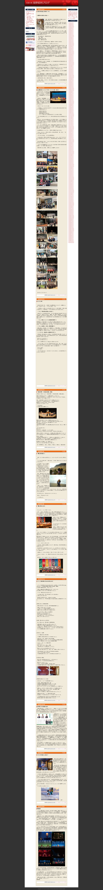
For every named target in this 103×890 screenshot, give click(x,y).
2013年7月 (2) (71, 169)
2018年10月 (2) (71, 103)
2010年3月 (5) (71, 212)
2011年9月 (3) (71, 193)
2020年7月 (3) (71, 80)
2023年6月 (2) (71, 48)
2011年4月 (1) (71, 198)
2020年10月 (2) (71, 77)
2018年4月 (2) (71, 109)
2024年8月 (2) (71, 38)
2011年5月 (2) (71, 197)
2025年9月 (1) (71, 28)
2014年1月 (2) (71, 163)
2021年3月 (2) (71, 72)
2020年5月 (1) (71, 82)
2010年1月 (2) (71, 214)
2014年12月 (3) (71, 151)
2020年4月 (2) (71, 83)
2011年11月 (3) (71, 191)
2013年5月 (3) (71, 171)
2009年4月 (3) (71, 224)
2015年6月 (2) (71, 146)
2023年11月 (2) (71, 44)
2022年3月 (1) (71, 59)
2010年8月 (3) (71, 207)
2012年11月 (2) (71, 178)
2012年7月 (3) (71, 182)
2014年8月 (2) (71, 155)
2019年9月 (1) (71, 91)
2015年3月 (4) (71, 149)
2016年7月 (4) (71, 132)
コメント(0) (57, 83)
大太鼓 (69, 11)
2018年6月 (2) (71, 107)
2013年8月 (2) (71, 168)
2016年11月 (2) (71, 127)
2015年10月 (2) (71, 141)
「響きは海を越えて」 (29, 18)
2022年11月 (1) (71, 52)
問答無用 (27, 26)
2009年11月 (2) (71, 216)
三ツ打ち (70, 18)
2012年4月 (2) (71, 185)
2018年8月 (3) (71, 105)
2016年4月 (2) (71, 135)
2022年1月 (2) (71, 61)
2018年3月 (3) (71, 110)
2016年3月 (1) (71, 136)
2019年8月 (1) (71, 92)
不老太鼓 (73, 18)
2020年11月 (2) (71, 76)
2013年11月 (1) (71, 165)
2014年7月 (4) (71, 156)
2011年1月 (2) (71, 201)
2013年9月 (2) (71, 167)
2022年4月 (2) (71, 58)
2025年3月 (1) (71, 33)
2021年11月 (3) (71, 63)
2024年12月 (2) (71, 35)
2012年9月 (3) (71, 180)
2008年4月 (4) (71, 237)
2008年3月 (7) (71, 238)
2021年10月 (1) (71, 64)
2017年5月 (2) (71, 121)
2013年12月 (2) (71, 164)
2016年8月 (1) (71, 131)
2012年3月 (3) (71, 186)
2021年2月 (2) (71, 73)
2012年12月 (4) (71, 177)
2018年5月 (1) (71, 108)
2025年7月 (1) (71, 29)
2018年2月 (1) (71, 111)
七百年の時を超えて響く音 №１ (30, 12)
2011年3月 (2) (71, 199)
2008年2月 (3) (71, 239)
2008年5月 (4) (71, 236)
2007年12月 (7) (71, 241)
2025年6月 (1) (71, 30)
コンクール (70, 17)
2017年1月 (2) (71, 125)
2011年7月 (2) (71, 195)
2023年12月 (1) (71, 43)
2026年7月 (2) (71, 22)
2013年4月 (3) (71, 172)
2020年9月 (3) (71, 78)
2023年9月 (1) (71, 46)
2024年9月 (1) (71, 37)
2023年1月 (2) (71, 50)
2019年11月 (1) (71, 89)
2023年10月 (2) (71, 45)
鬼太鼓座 (69, 15)
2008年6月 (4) (71, 235)
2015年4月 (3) (71, 148)
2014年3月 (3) (71, 161)
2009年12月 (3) (71, 215)
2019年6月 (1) (71, 94)
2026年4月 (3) (71, 24)
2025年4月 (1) (71, 32)
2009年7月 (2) (71, 221)
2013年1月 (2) (71, 176)
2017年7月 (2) (71, 119)
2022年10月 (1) (71, 53)
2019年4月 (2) (71, 96)
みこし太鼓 (75, 16)
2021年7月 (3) (71, 67)
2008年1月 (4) (71, 240)
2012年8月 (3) (71, 181)
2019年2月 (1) (71, 98)
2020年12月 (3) (71, 75)
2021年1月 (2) (71, 74)
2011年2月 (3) (71, 200)
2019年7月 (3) (71, 93)
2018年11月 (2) (71, 102)
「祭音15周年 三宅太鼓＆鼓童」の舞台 (30, 17)
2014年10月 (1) (71, 153)
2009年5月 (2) (71, 223)
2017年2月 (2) (71, 124)
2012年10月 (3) (71, 179)
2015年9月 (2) (71, 142)
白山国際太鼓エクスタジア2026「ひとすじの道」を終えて (30, 14)
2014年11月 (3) (71, 152)
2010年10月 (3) (71, 205)
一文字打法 (74, 17)
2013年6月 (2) (71, 170)
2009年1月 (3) (71, 227)
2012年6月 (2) (71, 183)
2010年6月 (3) (71, 209)
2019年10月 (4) (71, 90)
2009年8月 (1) (71, 220)
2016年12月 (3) (71, 126)
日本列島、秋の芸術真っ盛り (30, 23)
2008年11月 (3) (71, 229)
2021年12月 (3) (71, 62)
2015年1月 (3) (71, 150)
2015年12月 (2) (71, 139)
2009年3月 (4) (71, 225)
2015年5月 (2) (71, 147)
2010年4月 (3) (71, 211)
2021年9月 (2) (71, 65)
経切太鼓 (75, 14)
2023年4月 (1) (71, 49)
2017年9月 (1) (71, 117)
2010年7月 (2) (71, 208)
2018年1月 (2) (71, 112)
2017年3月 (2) (71, 123)
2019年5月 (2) (71, 95)
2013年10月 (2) (71, 166)
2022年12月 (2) (71, 51)
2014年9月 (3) (71, 154)
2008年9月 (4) (71, 231)
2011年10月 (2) (71, 192)
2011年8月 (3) (71, 194)
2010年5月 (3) (71, 210)
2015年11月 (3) (71, 140)
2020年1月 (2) (71, 87)
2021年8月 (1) (71, 66)
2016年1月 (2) (71, 138)
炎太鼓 (73, 14)
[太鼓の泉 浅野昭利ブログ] (51, 2)
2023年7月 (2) (71, 47)
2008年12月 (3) (71, 228)
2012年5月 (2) (71, 184)
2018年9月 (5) (71, 104)
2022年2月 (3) (71, 60)
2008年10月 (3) (71, 230)
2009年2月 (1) (71, 226)
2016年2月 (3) (71, 137)
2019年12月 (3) (71, 88)
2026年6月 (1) (71, 23)
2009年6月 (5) (71, 222)
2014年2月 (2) (71, 162)
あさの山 (75, 11)
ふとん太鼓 (71, 16)
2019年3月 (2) (71, 97)
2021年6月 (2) (71, 68)
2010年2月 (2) (71, 213)
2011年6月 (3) (71, 196)
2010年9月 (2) (71, 206)
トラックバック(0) (63, 83)
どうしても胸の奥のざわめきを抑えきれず (30, 21)
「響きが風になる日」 (29, 19)
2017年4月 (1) (71, 122)
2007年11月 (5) (71, 242)
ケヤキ (72, 11)
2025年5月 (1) (71, 31)
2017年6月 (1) (71, 120)
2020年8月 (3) (71, 79)
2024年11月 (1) (71, 36)
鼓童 (72, 15)
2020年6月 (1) (71, 81)
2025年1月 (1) (71, 34)
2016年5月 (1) (71, 134)
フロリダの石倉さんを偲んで (30, 25)
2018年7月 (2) (71, 106)
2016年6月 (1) (71, 133)
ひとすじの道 (28, 15)
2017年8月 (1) (71, 118)
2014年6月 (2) (71, 157)
